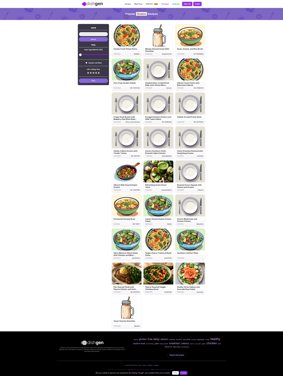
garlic (204, 344)
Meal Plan (138, 4)
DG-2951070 (135, 292)
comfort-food (139, 343)
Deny (175, 373)
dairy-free (176, 347)
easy (156, 339)
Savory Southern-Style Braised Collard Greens (155, 152)
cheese (172, 339)
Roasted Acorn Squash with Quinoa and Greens (189, 186)
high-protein (164, 344)
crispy (207, 339)
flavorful (168, 347)
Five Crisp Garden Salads (125, 83)
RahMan (137, 54)
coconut (179, 339)
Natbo (169, 224)
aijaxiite (137, 326)
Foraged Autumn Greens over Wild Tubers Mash (158, 118)
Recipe (128, 4)
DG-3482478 (198, 88)
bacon (192, 344)
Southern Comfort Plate (187, 253)
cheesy (193, 339)
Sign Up (187, 4)
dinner (136, 339)
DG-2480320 (167, 122)
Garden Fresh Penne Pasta (125, 49)
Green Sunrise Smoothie (124, 321)
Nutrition (151, 4)
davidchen (136, 258)
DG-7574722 (135, 88)
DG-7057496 (135, 190)
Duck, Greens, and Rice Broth (190, 49)
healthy (215, 339)
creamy (185, 343)
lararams (200, 292)
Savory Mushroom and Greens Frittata (187, 220)
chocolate (186, 339)
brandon (200, 156)
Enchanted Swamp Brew (124, 219)
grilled (156, 344)
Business (176, 4)
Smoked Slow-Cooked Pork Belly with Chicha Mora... (157, 84)
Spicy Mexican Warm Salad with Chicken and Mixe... (126, 254)
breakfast (174, 343)
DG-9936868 (198, 54)
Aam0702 (168, 258)
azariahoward (166, 190)
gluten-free (146, 339)
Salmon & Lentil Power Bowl (189, 117)
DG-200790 (135, 156)
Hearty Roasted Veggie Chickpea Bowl (155, 288)
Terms (144, 365)
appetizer (200, 339)
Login (197, 4)
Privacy (150, 365)
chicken (212, 343)
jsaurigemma (167, 156)
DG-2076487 (198, 122)
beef (219, 344)
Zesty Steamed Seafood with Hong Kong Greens (190, 152)
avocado (198, 344)
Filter (93, 81)
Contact (156, 365)
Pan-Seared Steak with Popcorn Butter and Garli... (125, 288)
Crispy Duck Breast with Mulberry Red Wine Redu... (125, 118)
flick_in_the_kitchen (132, 122)
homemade (185, 347)
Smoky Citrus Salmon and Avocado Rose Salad (188, 288)
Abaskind (199, 224)
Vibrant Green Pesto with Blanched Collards (188, 84)
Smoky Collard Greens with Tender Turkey (125, 152)
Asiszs (169, 88)
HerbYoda (168, 292)
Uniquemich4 (167, 54)
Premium (165, 4)
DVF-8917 (136, 224)
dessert (164, 339)
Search (93, 39)
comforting (150, 344)
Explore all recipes (177, 355)
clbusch (200, 190)
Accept (184, 373)
